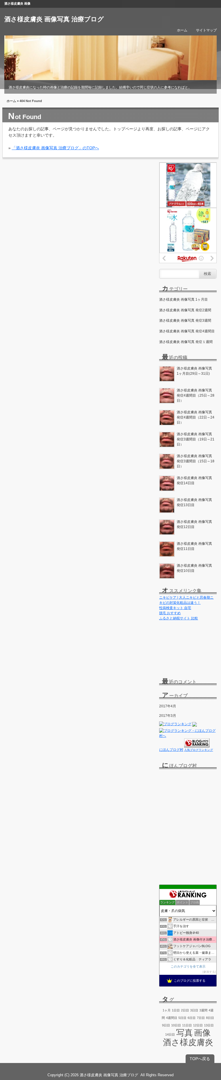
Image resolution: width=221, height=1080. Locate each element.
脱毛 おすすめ (170, 613)
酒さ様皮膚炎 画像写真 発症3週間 (185, 320)
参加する (209, 971)
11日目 (187, 1025)
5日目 (182, 1017)
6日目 (192, 1017)
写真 (184, 1032)
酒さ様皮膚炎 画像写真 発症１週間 (186, 342)
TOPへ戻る (200, 1058)
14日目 (170, 1034)
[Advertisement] (188, 647)
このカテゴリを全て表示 (188, 966)
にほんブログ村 (171, 750)
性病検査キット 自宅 (175, 608)
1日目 (176, 1010)
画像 (202, 1032)
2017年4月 (167, 706)
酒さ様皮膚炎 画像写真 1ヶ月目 (183, 299)
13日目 (209, 1025)
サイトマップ (206, 30)
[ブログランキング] (175, 725)
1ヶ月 (167, 1010)
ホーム (182, 30)
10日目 (176, 1025)
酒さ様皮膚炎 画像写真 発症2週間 (185, 310)
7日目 (201, 1017)
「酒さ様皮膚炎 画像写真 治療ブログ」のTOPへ (55, 148)
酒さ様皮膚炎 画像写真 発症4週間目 (187, 331)
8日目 (210, 1017)
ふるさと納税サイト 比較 (178, 618)
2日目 (185, 1010)
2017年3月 (167, 716)
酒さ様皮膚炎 (188, 1042)
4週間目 (171, 1017)
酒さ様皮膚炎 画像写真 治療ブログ (54, 19)
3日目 (194, 1010)
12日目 (198, 1025)
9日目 (166, 1025)
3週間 (203, 1010)
